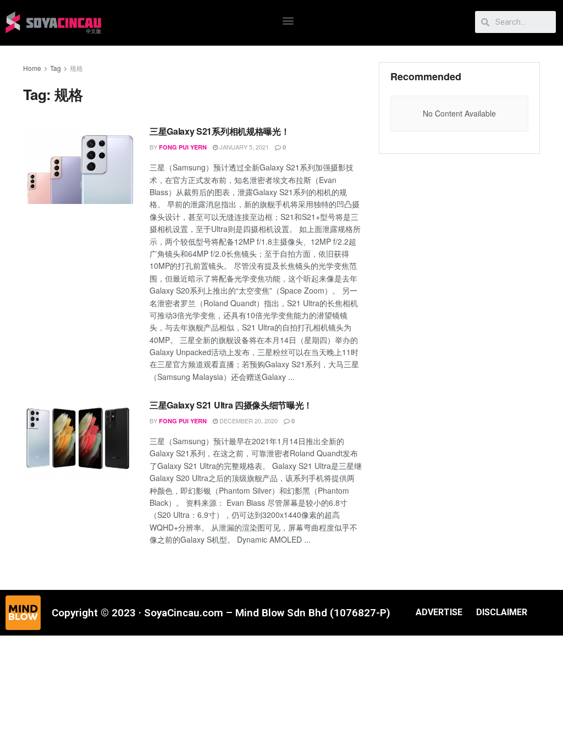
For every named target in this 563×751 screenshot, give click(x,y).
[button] (288, 20)
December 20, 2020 (248, 420)
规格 (76, 68)
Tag (55, 68)
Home (32, 68)
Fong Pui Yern (183, 147)
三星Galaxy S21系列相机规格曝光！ (219, 131)
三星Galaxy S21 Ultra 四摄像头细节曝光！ (231, 405)
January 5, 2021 (243, 146)
